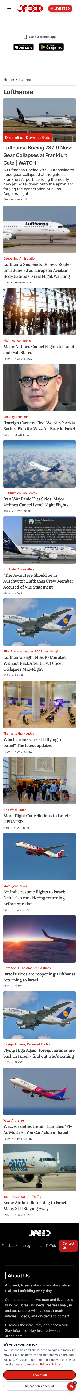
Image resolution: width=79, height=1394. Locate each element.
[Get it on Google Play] (51, 46)
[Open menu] (9, 8)
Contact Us (68, 1245)
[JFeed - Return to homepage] (40, 1233)
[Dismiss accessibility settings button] (75, 1383)
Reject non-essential (39, 1386)
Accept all (39, 1375)
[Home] (30, 8)
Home (8, 79)
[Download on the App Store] (23, 47)
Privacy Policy (50, 1364)
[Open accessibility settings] (71, 1386)
